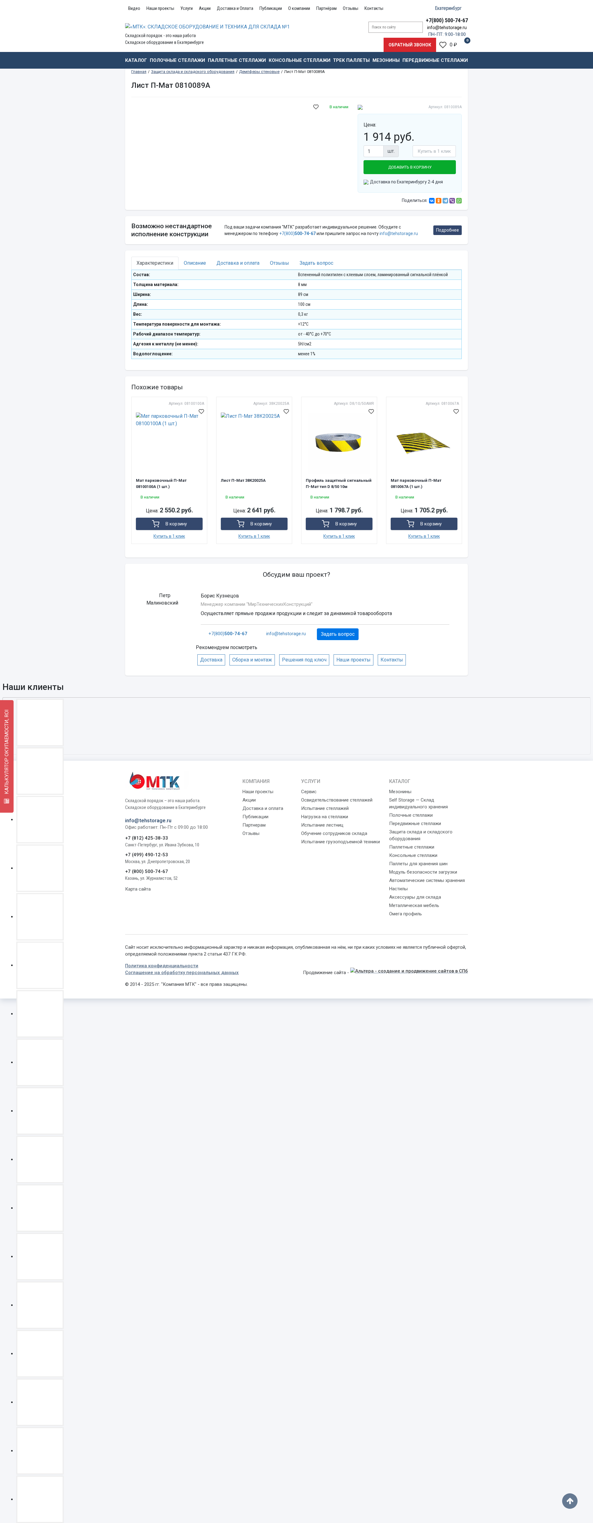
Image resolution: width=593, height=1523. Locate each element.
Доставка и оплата (262, 808)
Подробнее (447, 230)
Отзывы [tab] (279, 263)
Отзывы (350, 8)
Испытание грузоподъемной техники (340, 842)
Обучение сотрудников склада (334, 833)
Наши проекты (160, 8)
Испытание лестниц (322, 825)
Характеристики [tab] (155, 263)
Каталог (136, 60)
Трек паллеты (351, 60)
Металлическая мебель (414, 905)
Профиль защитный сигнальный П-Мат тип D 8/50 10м (339, 483)
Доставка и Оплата (235, 8)
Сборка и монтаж (252, 660)
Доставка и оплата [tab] (238, 263)
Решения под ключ (304, 660)
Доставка (211, 660)
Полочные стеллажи (177, 60)
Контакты (373, 8)
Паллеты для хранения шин (418, 863)
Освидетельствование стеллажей (336, 800)
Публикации (270, 8)
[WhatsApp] (459, 200)
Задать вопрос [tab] (316, 263)
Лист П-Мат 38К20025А (243, 480)
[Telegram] (445, 200)
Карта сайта (138, 889)
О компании (299, 8)
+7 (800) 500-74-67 (146, 871)
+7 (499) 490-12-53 (146, 855)
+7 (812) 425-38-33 (146, 838)
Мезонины (386, 60)
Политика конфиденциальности (161, 966)
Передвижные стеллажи (435, 60)
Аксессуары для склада (415, 897)
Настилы (398, 889)
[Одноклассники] (438, 200)
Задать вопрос (338, 634)
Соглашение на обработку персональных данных (182, 972)
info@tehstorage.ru (447, 27)
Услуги (186, 8)
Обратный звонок (410, 44)
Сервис (309, 791)
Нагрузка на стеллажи (324, 816)
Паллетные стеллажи (237, 60)
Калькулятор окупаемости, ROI (7, 752)
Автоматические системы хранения (427, 880)
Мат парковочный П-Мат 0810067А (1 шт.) (416, 483)
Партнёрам (326, 8)
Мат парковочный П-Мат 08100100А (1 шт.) (161, 483)
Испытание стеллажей (325, 808)
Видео (134, 8)
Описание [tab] (195, 263)
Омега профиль (405, 914)
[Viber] (452, 200)
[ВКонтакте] (432, 200)
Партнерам (254, 825)
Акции (205, 8)
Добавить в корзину (409, 167)
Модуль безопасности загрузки (423, 872)
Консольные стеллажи (299, 60)
